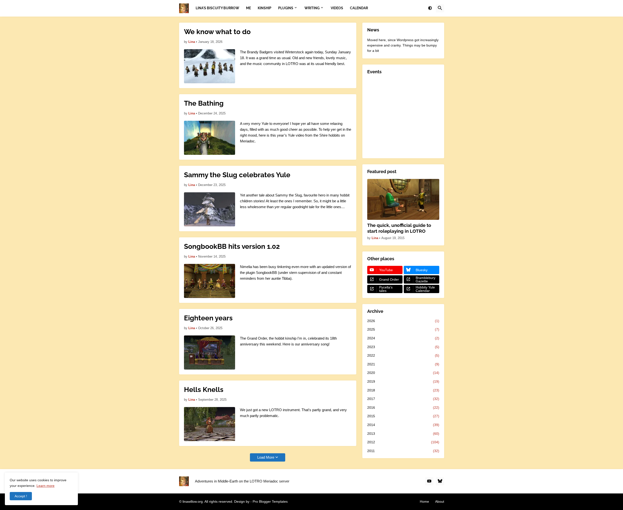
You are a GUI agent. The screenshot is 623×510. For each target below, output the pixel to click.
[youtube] (429, 481)
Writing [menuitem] (312, 8)
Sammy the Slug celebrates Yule (237, 175)
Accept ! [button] (21, 496)
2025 (403, 329)
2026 (403, 321)
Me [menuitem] (248, 8)
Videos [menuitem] (337, 8)
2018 (403, 390)
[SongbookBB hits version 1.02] (209, 281)
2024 (403, 338)
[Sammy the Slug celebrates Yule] (209, 209)
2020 (403, 373)
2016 (403, 407)
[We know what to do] (209, 66)
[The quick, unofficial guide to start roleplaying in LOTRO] (403, 199)
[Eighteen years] (209, 352)
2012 (403, 442)
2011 (403, 451)
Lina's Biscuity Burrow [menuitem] (217, 8)
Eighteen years (208, 318)
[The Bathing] (209, 138)
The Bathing (204, 103)
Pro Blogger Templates (270, 501)
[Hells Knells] (209, 424)
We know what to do (217, 32)
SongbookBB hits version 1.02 (232, 246)
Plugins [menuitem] (285, 8)
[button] (430, 8)
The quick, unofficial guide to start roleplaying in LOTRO (399, 228)
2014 (403, 425)
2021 (403, 364)
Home (424, 501)
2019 (403, 381)
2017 (403, 399)
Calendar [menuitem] (359, 8)
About (439, 501)
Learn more (46, 486)
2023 (403, 347)
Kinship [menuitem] (264, 8)
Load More (265, 457)
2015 (403, 416)
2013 (403, 434)
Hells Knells (203, 390)
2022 (403, 355)
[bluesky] (440, 481)
